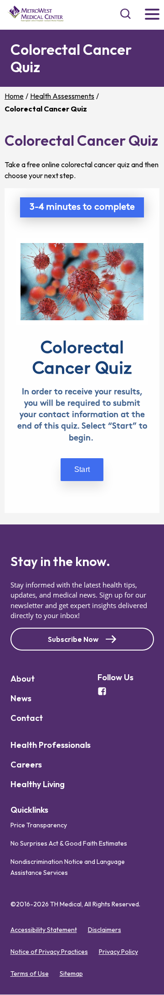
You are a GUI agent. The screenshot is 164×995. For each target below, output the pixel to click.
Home (14, 96)
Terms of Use (29, 974)
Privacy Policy (118, 952)
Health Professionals (50, 745)
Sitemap (71, 974)
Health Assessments (62, 96)
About (22, 678)
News (20, 698)
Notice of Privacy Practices (49, 952)
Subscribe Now (73, 639)
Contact (26, 718)
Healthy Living (37, 784)
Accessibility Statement (43, 930)
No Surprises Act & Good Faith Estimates (68, 844)
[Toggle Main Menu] (152, 15)
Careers (26, 764)
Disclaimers (104, 930)
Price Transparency (38, 825)
